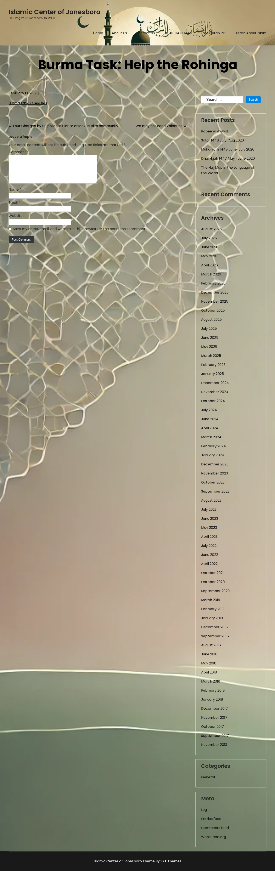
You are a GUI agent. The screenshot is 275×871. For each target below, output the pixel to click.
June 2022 (209, 554)
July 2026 (209, 238)
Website (16, 215)
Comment (19, 151)
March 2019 (210, 599)
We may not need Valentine (161, 125)
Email (14, 202)
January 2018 (212, 699)
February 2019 (213, 609)
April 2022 (209, 563)
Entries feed (211, 818)
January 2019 (212, 618)
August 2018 (211, 645)
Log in (206, 809)
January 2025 (212, 373)
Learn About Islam (251, 33)
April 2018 (209, 672)
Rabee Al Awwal (214, 131)
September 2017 (215, 735)
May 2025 (209, 346)
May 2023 (209, 527)
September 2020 (215, 590)
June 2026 (209, 247)
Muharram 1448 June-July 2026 (227, 149)
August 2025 (211, 319)
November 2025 (214, 301)
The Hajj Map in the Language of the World (227, 170)
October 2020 (213, 581)
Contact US (145, 33)
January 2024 (212, 455)
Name (15, 189)
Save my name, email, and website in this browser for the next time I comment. (79, 228)
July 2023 (209, 509)
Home (98, 33)
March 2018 (210, 681)
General (208, 777)
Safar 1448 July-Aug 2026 (222, 140)
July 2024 (209, 410)
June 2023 (209, 518)
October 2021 (212, 572)
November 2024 (214, 391)
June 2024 (209, 419)
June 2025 (209, 337)
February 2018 (213, 690)
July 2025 (209, 328)
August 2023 (211, 500)
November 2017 (214, 717)
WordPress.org (213, 836)
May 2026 (209, 256)
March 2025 (211, 355)
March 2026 (211, 274)
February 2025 (213, 364)
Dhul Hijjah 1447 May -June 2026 (228, 158)
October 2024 (213, 400)
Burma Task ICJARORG (28, 103)
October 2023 (213, 482)
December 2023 (214, 464)
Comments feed (215, 827)
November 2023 (214, 473)
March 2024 (211, 437)
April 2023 (209, 536)
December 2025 (215, 292)
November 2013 (214, 744)
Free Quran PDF (214, 33)
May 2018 (208, 663)
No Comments (53, 93)
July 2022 (209, 545)
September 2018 (215, 636)
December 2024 (215, 382)
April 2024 (209, 428)
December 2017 (214, 708)
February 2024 (213, 446)
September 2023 (215, 491)
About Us (119, 33)
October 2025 (213, 310)
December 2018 (214, 627)
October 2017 (212, 726)
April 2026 (209, 265)
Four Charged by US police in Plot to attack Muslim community (63, 125)
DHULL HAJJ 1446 (177, 33)
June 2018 (209, 654)
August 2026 (211, 229)
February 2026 (213, 283)
